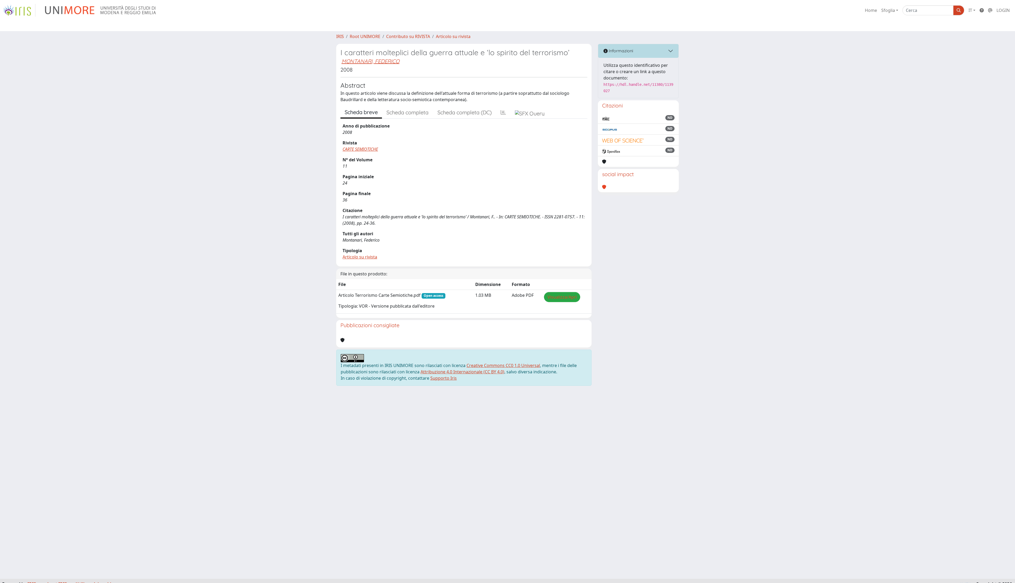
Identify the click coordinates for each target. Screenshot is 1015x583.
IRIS (340, 36)
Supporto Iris (443, 378)
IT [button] (970, 10)
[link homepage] (19, 10)
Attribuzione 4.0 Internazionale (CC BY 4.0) (462, 372)
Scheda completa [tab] (407, 112)
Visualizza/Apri (562, 297)
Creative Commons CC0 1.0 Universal (503, 365)
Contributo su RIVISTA (408, 36)
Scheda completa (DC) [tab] (464, 112)
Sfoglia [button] (888, 10)
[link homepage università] (101, 10)
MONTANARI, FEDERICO (370, 61)
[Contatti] (990, 10)
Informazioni (620, 50)
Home (871, 10)
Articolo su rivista (453, 36)
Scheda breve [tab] (361, 112)
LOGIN (1003, 10)
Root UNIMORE (365, 36)
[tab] (503, 112)
